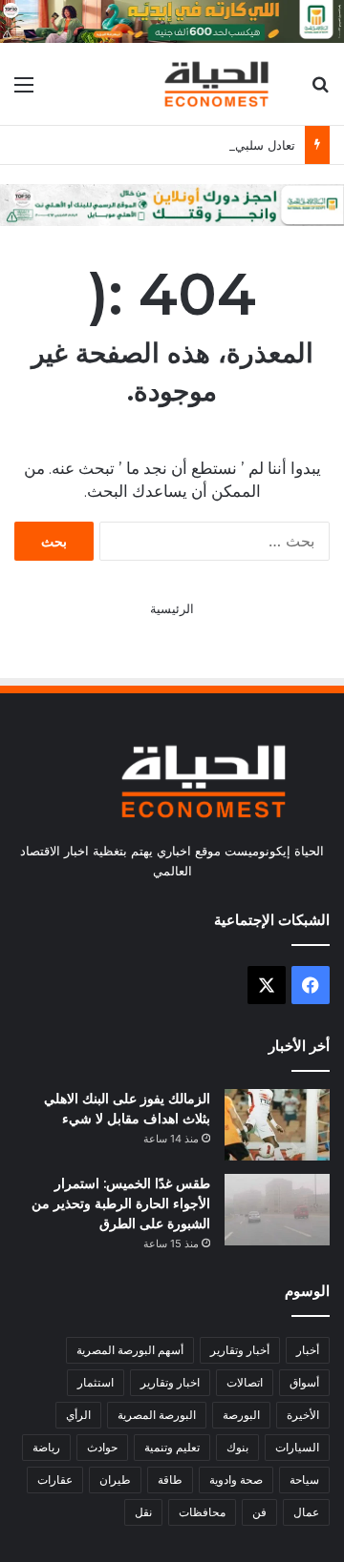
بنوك (237, 1447)
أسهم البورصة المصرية (129, 1350)
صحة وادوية (236, 1479)
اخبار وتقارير (170, 1382)
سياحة (304, 1479)
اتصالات (244, 1382)
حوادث (102, 1447)
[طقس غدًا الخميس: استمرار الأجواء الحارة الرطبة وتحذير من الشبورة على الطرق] (277, 1209)
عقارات (55, 1479)
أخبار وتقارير (239, 1350)
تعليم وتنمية (172, 1447)
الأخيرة (303, 1415)
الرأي (78, 1415)
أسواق (304, 1382)
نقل (143, 1512)
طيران (115, 1479)
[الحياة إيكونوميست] (219, 84)
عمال (306, 1512)
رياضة (46, 1447)
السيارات (297, 1447)
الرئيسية (172, 608)
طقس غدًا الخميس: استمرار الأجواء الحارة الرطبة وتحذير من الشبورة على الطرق (121, 1203)
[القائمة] (23, 91)
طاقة (170, 1479)
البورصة (241, 1415)
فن (259, 1512)
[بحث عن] (320, 91)
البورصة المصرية (157, 1415)
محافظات (202, 1512)
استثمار (95, 1382)
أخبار (307, 1350)
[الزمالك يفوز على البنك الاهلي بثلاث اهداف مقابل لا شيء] (277, 1125)
